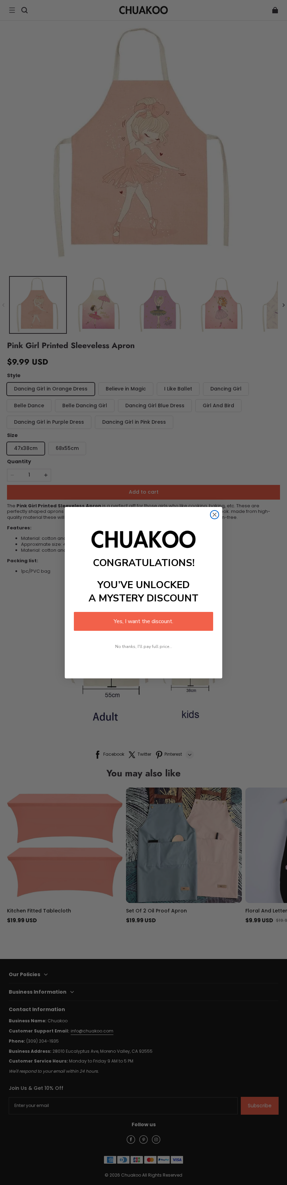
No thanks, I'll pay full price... (143, 646)
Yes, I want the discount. (143, 621)
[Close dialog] (214, 514)
